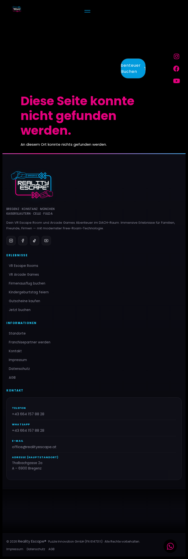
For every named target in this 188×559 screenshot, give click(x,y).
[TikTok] (34, 240)
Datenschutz (19, 368)
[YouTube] (46, 240)
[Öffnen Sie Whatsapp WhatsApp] (170, 546)
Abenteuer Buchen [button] (131, 68)
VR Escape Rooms (23, 265)
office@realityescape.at (34, 446)
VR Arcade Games (24, 274)
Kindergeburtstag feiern (29, 292)
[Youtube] (176, 81)
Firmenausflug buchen (27, 283)
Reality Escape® (32, 541)
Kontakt (15, 351)
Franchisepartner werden (29, 342)
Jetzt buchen (20, 310)
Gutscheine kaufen (24, 301)
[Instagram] (176, 56)
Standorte (17, 333)
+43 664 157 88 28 (28, 413)
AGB (12, 377)
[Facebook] (176, 68)
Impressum (18, 360)
